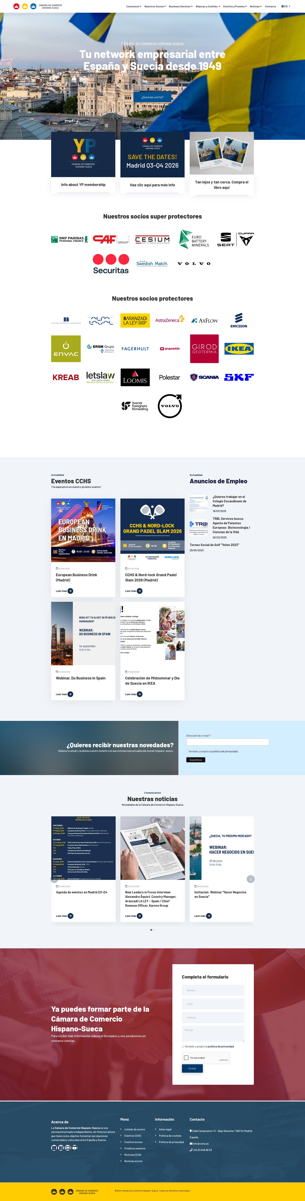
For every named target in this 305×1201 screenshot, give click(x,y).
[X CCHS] (54, 1148)
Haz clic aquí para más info (152, 184)
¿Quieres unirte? (152, 97)
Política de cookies (170, 1135)
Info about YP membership (83, 184)
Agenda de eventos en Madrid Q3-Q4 (81, 892)
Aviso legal (165, 1129)
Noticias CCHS (132, 1154)
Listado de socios (134, 1129)
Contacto (270, 6)
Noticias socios (133, 1161)
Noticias (255, 6)
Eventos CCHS (132, 1135)
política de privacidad (225, 751)
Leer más (61, 590)
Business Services (179, 6)
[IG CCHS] (61, 1148)
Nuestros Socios (154, 6)
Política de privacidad (171, 1142)
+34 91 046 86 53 (202, 1149)
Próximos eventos (134, 1148)
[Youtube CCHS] (74, 1148)
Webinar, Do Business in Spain (80, 678)
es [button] (286, 6)
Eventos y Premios (234, 6)
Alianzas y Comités (207, 6)
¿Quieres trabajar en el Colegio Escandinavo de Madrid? (229, 501)
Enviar (192, 1068)
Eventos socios (133, 1142)
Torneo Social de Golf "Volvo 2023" (214, 545)
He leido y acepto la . (213, 751)
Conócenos (132, 6)
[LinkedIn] (68, 1148)
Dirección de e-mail (198, 735)
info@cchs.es (201, 1143)
